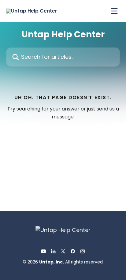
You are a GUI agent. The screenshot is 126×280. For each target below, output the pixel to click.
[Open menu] (114, 11)
